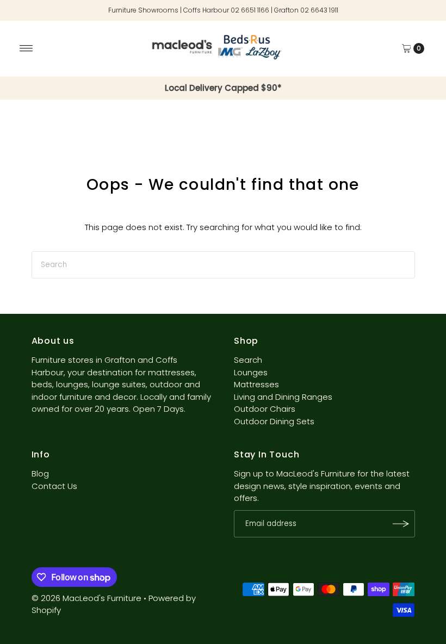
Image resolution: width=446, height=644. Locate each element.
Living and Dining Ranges (283, 397)
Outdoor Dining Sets (274, 421)
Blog (40, 473)
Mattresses (256, 384)
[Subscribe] (401, 523)
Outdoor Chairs (264, 408)
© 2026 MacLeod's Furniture (88, 598)
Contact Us (54, 486)
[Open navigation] (26, 48)
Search (248, 360)
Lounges (251, 372)
